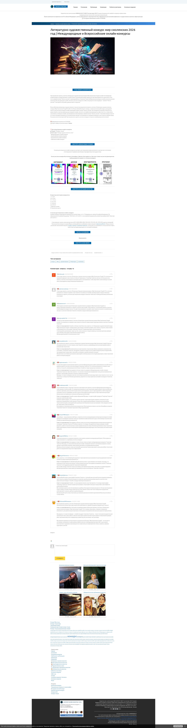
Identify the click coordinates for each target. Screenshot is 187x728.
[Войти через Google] (51, 541)
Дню (75, 642)
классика (52, 644)
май (98, 640)
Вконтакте (67, 1)
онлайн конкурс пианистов (84, 639)
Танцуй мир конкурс (55, 625)
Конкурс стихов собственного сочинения (68, 592)
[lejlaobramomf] (54, 304)
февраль (59, 636)
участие (57, 632)
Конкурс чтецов (58, 252)
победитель (61, 632)
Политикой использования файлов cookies (83, 726)
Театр (80, 644)
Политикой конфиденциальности (128, 718)
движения (84, 644)
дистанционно (79, 632)
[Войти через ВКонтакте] (51, 537)
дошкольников (71, 642)
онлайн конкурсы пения (92, 630)
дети (98, 630)
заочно (87, 632)
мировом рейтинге (100, 224)
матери (77, 642)
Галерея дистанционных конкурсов (129, 719)
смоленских (80, 261)
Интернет (68, 633)
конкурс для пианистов (57, 642)
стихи (96, 644)
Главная (52, 23)
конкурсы (80, 637)
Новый (74, 633)
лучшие (75, 632)
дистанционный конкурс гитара (59, 639)
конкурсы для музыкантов (74, 639)
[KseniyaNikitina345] (54, 342)
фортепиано (101, 636)
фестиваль (99, 633)
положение (67, 632)
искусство (74, 644)
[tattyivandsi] (54, 275)
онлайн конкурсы (99, 642)
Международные (102, 632)
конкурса (85, 633)
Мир (58, 261)
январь (70, 632)
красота (91, 644)
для (84, 636)
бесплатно (94, 633)
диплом (71, 633)
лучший (79, 630)
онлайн (86, 636)
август (51, 642)
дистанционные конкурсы (84, 642)
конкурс (53, 261)
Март (94, 632)
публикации (60, 644)
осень (64, 644)
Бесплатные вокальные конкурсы (66, 565)
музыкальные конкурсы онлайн (78, 640)
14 (71, 589)
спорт (94, 644)
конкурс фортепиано (54, 630)
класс (51, 639)
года (57, 644)
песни (86, 630)
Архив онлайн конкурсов (114, 719)
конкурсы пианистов (94, 639)
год (110, 639)
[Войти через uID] (51, 535)
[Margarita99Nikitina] (54, 436)
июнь (111, 640)
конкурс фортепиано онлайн (104, 640)
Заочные (106, 633)
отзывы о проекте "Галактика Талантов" (77, 225)
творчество (67, 639)
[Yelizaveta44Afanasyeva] (54, 502)
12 (71, 616)
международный (53, 636)
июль (113, 640)
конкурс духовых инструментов (103, 639)
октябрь (66, 642)
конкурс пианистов (102, 630)
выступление (69, 644)
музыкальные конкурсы (55, 645)
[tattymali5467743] (54, 319)
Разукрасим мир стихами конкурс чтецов (60, 627)
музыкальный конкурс (102, 644)
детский (102, 633)
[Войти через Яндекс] (51, 539)
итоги (79, 633)
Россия (77, 633)
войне (61, 645)
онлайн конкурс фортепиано (63, 630)
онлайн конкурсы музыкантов (56, 640)
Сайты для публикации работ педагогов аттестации (94, 565)
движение (88, 644)
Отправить (60, 558)
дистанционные (107, 636)
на (63, 632)
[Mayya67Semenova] (54, 456)
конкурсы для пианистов (66, 640)
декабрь (111, 636)
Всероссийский (92, 636)
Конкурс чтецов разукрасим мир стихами (60, 628)
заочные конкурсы (92, 642)
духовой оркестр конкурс (61, 633)
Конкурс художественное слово (63, 23)
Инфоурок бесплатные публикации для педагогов (94, 592)
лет (72, 632)
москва (88, 633)
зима (66, 644)
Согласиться (178, 726)
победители (90, 632)
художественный (64, 261)
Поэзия (108, 644)
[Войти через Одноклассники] (51, 543)
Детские (83, 632)
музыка (77, 644)
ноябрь (112, 639)
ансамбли (83, 630)
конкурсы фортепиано (73, 630)
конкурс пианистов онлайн (89, 640)
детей (98, 636)
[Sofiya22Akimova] (54, 476)
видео (82, 633)
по (95, 636)
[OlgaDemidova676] (54, 363)
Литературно (73, 261)
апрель (95, 640)
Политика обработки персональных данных (111, 718)
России (91, 633)
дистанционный (64, 636)
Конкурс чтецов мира (55, 623)
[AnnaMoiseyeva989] (54, 386)
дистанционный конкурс (107, 642)
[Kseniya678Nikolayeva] (54, 415)
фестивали (97, 632)
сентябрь (63, 642)
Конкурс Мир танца (55, 622)
